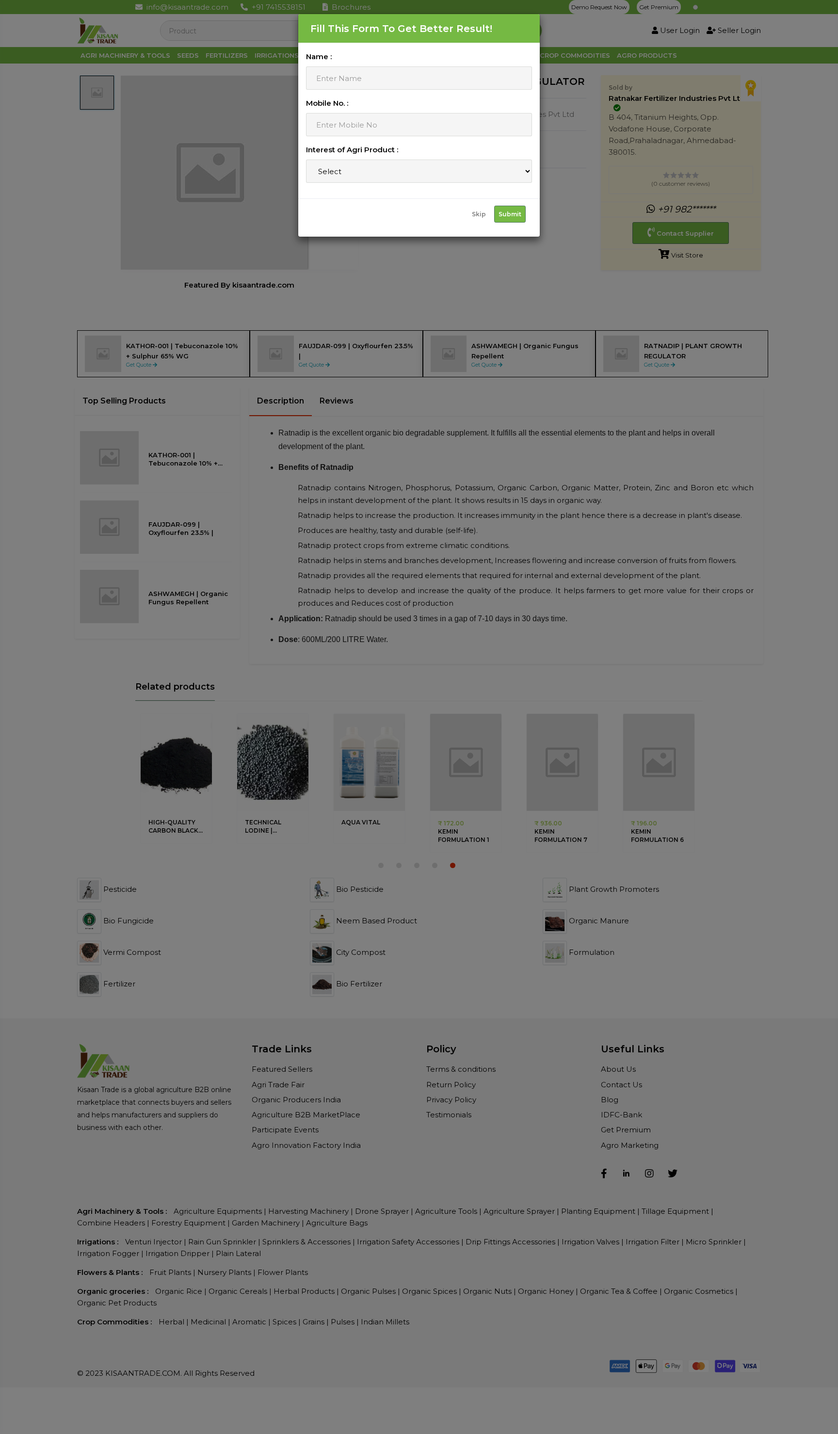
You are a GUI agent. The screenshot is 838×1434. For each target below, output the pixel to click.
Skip (479, 214)
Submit (510, 214)
